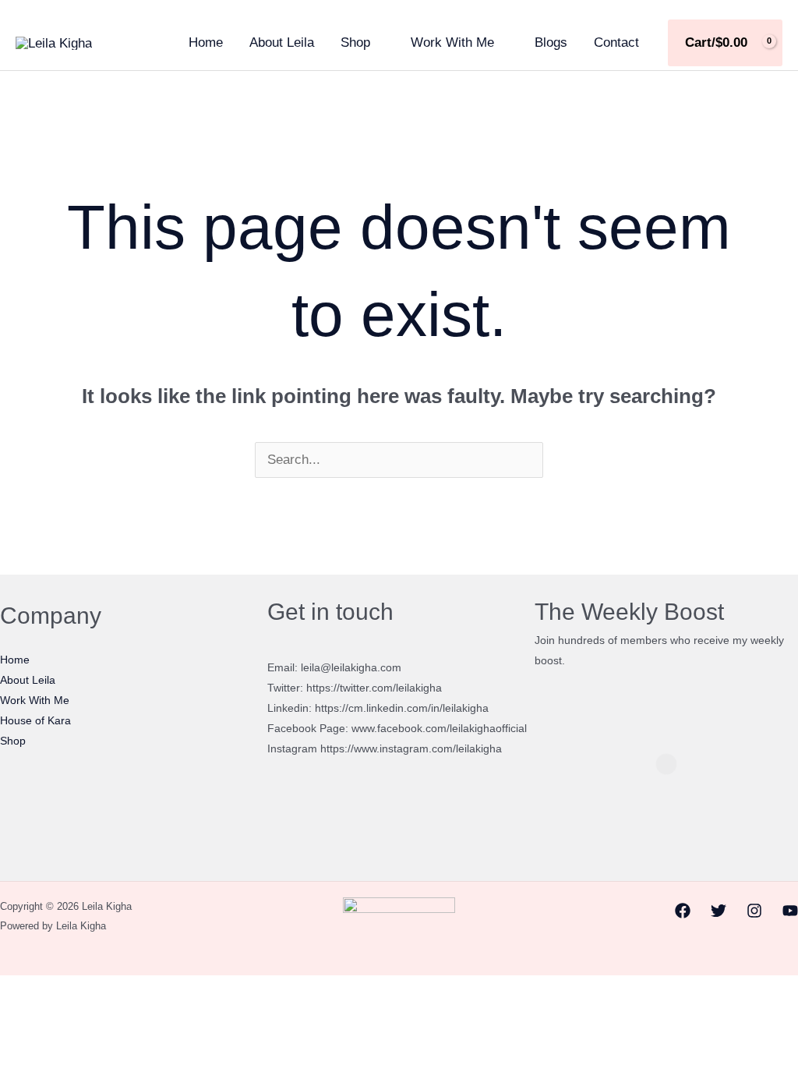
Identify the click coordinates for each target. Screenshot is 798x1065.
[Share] (89, 991)
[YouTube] (790, 910)
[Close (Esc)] (126, 991)
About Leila (281, 42)
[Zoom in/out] (16, 991)
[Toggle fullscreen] (53, 991)
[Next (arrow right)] (53, 1016)
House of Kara (35, 720)
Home (206, 42)
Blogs (551, 42)
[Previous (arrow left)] (16, 1016)
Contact (616, 42)
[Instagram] (754, 910)
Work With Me (452, 42)
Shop (355, 42)
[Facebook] (682, 910)
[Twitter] (718, 910)
